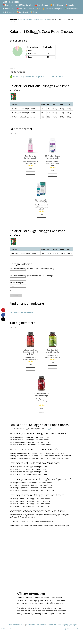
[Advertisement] (42, 559)
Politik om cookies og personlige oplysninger (57, 624)
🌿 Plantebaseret (71, 8)
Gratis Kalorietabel (25, 19)
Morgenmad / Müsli (41, 19)
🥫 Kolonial (69, 5)
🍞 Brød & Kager (56, 5)
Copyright (30, 624)
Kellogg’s (48, 429)
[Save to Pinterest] (3, 310)
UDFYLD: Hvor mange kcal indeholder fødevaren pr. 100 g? (32, 268)
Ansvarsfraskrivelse (15, 624)
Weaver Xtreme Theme (75, 629)
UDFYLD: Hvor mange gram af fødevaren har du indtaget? (32, 276)
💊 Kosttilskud (22, 12)
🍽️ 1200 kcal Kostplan (24, 5)
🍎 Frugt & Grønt (41, 5)
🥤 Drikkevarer (8, 12)
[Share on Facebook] (3, 315)
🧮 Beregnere (8, 5)
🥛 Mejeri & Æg (8, 8)
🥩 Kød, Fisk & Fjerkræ (25, 8)
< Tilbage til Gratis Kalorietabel (21, 312)
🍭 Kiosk (33, 12)
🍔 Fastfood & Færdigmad (52, 8)
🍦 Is (38, 8)
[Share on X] (3, 319)
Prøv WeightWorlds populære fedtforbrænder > (40, 76)
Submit (16, 295)
